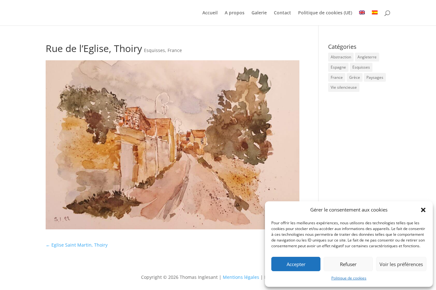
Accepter (296, 264)
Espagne (338, 67)
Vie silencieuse (344, 87)
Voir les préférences (401, 264)
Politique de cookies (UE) (325, 13)
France (175, 50)
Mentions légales (241, 277)
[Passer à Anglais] (362, 18)
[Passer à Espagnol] (375, 18)
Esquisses (154, 50)
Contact (282, 13)
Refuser (348, 264)
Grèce (354, 77)
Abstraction (341, 57)
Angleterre (367, 57)
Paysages (374, 77)
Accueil (210, 13)
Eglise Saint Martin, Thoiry (77, 245)
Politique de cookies (348, 278)
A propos (234, 13)
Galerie (259, 13)
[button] (423, 210)
